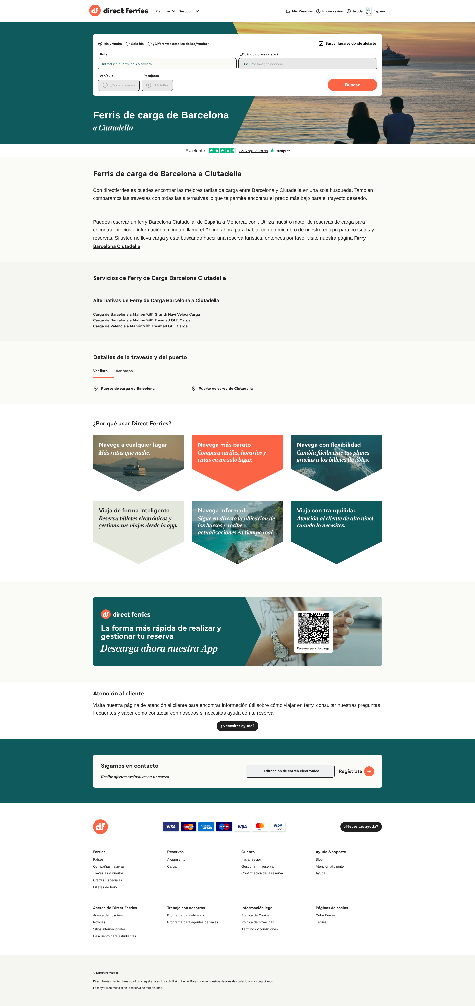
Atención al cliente (330, 866)
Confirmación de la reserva (262, 873)
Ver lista (100, 371)
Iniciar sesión (251, 859)
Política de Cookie (255, 915)
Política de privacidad (257, 922)
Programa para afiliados (185, 915)
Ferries (321, 922)
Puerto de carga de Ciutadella (226, 389)
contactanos (264, 981)
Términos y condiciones (259, 929)
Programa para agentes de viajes (192, 922)
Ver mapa (124, 371)
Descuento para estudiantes (114, 936)
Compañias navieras (109, 866)
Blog (319, 859)
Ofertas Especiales (107, 880)
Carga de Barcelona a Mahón (119, 314)
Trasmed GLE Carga (172, 320)
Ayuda (320, 873)
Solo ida (137, 44)
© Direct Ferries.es (105, 972)
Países (98, 859)
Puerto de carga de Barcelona (128, 389)
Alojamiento (176, 859)
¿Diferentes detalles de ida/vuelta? (181, 44)
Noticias (99, 922)
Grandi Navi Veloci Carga (177, 314)
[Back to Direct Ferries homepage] (118, 11)
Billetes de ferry (105, 887)
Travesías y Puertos (108, 873)
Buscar (352, 84)
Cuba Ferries (326, 915)
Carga (172, 866)
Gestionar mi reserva (257, 866)
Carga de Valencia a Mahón (117, 326)
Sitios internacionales (109, 929)
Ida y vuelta (113, 44)
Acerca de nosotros (108, 915)
